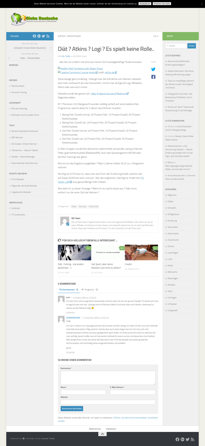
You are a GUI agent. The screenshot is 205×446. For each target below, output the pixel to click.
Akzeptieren (145, 4)
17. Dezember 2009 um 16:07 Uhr (96, 318)
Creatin (128, 264)
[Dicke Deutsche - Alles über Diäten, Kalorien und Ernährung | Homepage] (34, 19)
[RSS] (48, 36)
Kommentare (70, 289)
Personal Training (19, 92)
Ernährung (172, 220)
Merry (170, 162)
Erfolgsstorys (173, 214)
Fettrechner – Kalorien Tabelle (25, 150)
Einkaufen (172, 208)
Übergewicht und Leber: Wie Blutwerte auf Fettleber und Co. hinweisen (178, 97)
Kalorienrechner (174, 146)
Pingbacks (91, 289)
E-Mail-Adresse (117, 387)
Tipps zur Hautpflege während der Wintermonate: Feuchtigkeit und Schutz (179, 84)
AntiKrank (16, 208)
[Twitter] (43, 36)
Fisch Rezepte (18, 179)
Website (64, 397)
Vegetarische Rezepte (21, 192)
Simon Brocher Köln (176, 175)
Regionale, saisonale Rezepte (24, 185)
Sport (170, 291)
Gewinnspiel (173, 233)
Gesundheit (173, 227)
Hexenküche (173, 240)
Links (170, 259)
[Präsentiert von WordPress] (24, 438)
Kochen (171, 246)
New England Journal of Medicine (108, 93)
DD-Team (66, 56)
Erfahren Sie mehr (162, 4)
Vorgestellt (172, 310)
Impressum (111, 428)
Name (64, 387)
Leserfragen (173, 252)
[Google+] (39, 36)
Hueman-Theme (48, 439)
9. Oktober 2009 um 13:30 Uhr (84, 297)
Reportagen (74, 36)
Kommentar (66, 368)
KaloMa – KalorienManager (23, 156)
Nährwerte (82, 206)
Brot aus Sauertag (19, 108)
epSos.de (109, 72)
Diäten (61, 36)
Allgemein (172, 195)
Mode (170, 265)
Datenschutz (95, 428)
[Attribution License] (73, 72)
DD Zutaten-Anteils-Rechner (24, 144)
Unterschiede (93, 206)
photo (92, 72)
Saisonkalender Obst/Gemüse (25, 163)
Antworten (70, 312)
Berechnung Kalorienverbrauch (25, 131)
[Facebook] (34, 36)
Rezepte (171, 285)
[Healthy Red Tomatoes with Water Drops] (80, 68)
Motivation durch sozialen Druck (25, 115)
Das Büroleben (18, 86)
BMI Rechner (17, 137)
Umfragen (172, 297)
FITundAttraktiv (18, 214)
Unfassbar (172, 304)
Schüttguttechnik (73, 317)
